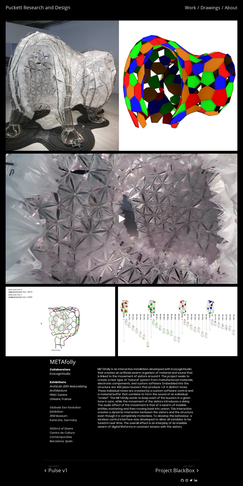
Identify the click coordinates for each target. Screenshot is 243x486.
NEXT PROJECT (189, 466)
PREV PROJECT (53, 466)
